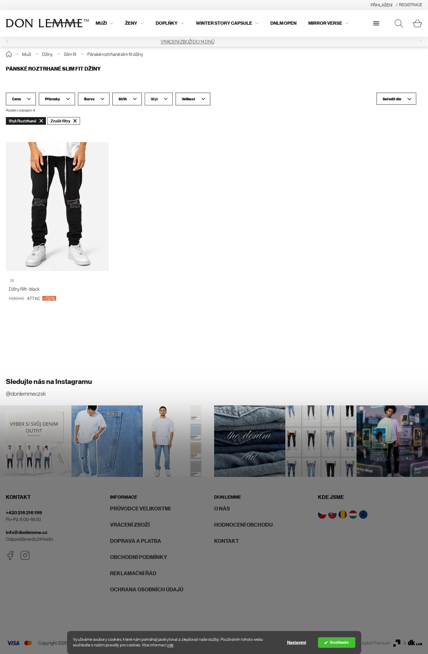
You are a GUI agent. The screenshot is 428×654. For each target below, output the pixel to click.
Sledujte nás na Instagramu (49, 381)
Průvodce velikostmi (140, 508)
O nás (222, 508)
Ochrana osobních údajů (146, 589)
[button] (420, 41)
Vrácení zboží (130, 525)
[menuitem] (104, 23)
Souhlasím (339, 642)
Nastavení (296, 642)
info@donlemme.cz (26, 532)
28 (12, 280)
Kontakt (226, 541)
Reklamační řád (133, 573)
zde (170, 645)
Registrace (410, 4)
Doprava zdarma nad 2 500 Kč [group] (214, 41)
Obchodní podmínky (138, 557)
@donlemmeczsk (26, 394)
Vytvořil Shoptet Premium (366, 642)
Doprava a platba (135, 541)
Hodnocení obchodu (243, 525)
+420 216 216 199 (24, 512)
